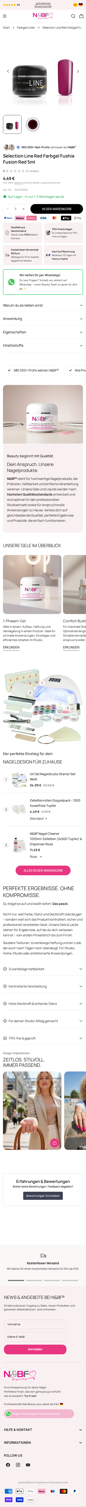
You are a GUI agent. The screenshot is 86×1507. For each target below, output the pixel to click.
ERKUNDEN (11, 647)
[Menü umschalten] (5, 16)
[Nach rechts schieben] (78, 71)
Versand (18, 182)
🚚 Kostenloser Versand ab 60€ (43, 5)
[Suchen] (73, 16)
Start (6, 27)
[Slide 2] (34, 1280)
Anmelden (35, 1349)
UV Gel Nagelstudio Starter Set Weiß (53, 776)
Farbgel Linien (26, 27)
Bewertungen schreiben (43, 1196)
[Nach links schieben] (8, 71)
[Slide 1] (16, 1280)
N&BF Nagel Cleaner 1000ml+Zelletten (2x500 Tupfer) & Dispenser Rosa (56, 838)
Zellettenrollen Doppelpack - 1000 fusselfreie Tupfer (55, 803)
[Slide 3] (52, 1280)
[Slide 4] (70, 1280)
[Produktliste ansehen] (54, 1143)
